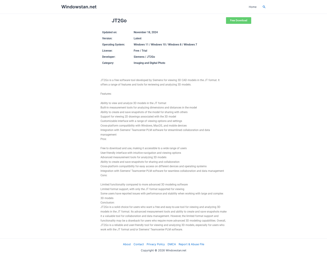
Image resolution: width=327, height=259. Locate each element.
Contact (139, 244)
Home (252, 7)
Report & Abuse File (191, 244)
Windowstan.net (79, 6)
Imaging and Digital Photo (149, 63)
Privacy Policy (156, 244)
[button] (264, 7)
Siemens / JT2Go (144, 56)
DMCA (172, 244)
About (127, 244)
